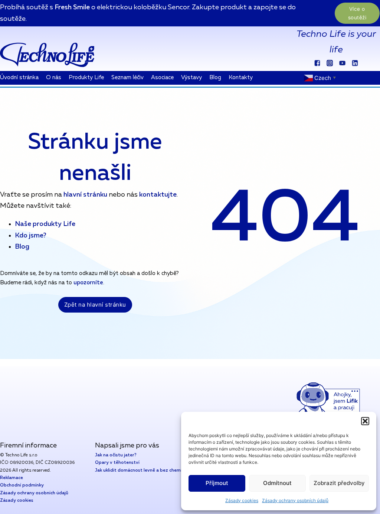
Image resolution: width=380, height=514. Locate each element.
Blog (215, 77)
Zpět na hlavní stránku (95, 304)
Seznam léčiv (127, 77)
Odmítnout (277, 482)
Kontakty (241, 77)
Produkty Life (86, 77)
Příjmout (217, 482)
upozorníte (88, 282)
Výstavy (191, 77)
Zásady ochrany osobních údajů (295, 500)
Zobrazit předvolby (339, 482)
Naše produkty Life (45, 224)
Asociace (162, 77)
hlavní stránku (84, 194)
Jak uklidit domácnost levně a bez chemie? (141, 470)
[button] (365, 421)
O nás (53, 77)
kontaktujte (158, 194)
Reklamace (11, 478)
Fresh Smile (72, 7)
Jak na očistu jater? (116, 455)
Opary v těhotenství (117, 462)
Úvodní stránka (19, 77)
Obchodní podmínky (22, 485)
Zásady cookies (241, 500)
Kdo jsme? (30, 235)
